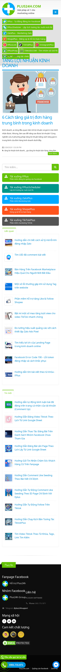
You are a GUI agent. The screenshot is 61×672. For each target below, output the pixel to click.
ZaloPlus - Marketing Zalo (20, 33)
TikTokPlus (28, 44)
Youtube (14, 621)
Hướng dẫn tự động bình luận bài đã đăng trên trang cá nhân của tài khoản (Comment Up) (35, 405)
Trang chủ (6, 56)
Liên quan (9, 231)
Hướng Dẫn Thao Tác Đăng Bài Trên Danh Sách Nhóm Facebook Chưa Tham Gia (34, 435)
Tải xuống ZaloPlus (21, 199)
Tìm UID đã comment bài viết (30, 254)
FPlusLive (12, 44)
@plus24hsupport (21, 608)
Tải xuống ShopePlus (22, 210)
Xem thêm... (53, 153)
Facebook (4, 621)
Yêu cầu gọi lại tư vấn (15, 657)
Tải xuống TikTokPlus (22, 221)
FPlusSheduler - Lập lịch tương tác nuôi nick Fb (30, 27)
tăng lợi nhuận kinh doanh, (15, 150)
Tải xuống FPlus (26, 177)
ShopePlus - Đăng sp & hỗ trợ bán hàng (26, 39)
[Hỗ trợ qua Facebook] (56, 665)
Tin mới (8, 393)
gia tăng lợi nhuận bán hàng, (37, 150)
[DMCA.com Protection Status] (16, 643)
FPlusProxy (13, 50)
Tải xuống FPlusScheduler (25, 188)
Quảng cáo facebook (40, 668)
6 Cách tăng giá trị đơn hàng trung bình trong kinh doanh (27, 120)
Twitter (9, 621)
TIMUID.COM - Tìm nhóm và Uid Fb (41, 50)
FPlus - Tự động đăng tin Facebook (24, 21)
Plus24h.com (24, 668)
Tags (15, 56)
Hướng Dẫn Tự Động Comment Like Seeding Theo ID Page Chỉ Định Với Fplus (34, 493)
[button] (56, 665)
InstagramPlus (47, 44)
